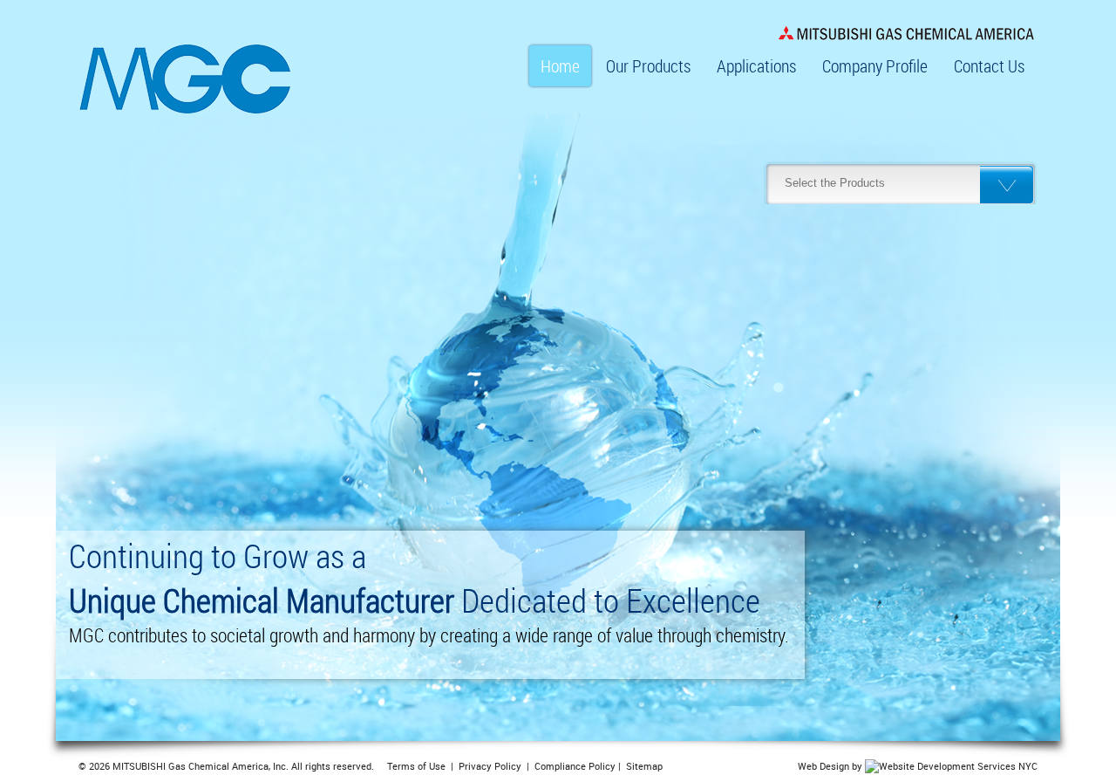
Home (560, 66)
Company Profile (875, 66)
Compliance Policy (575, 765)
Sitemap (644, 765)
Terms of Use (416, 765)
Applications (756, 66)
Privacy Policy (490, 765)
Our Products (648, 66)
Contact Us (989, 66)
